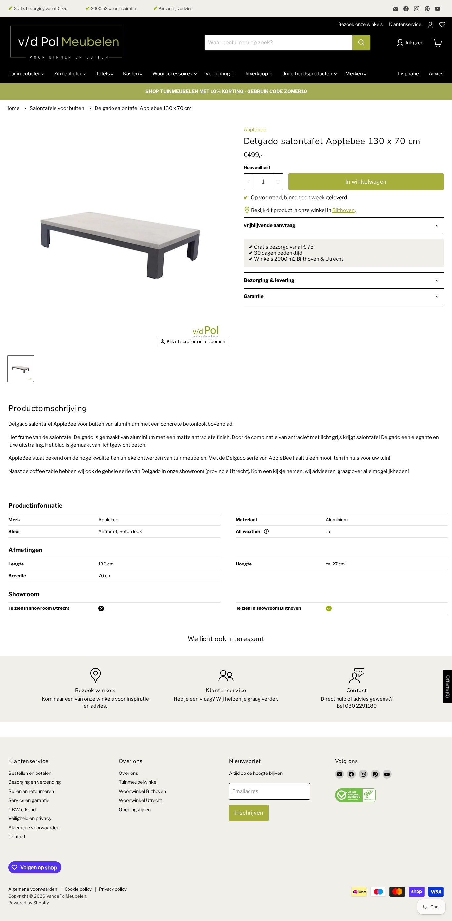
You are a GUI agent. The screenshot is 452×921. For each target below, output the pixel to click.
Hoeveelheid (257, 167)
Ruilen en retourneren (31, 791)
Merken (354, 74)
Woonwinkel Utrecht (140, 800)
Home (12, 108)
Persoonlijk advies (172, 8)
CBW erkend (22, 809)
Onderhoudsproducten (307, 74)
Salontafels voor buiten (57, 108)
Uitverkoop (256, 74)
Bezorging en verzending (34, 782)
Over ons (128, 773)
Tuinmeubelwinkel (138, 782)
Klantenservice (405, 24)
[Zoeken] (361, 42)
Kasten (131, 74)
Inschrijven (248, 812)
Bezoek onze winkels (360, 24)
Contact (16, 836)
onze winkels (99, 699)
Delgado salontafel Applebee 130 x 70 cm (143, 108)
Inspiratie (408, 74)
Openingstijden (135, 809)
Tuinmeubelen (24, 74)
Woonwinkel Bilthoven (142, 791)
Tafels (103, 74)
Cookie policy (78, 889)
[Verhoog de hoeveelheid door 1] (278, 181)
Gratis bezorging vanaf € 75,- (38, 8)
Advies (436, 74)
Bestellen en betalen (29, 773)
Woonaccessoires (172, 74)
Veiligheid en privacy (29, 818)
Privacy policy (113, 889)
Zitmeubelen (68, 74)
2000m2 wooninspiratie (111, 8)
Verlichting (218, 74)
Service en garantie (28, 800)
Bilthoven (343, 210)
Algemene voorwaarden (33, 827)
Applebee (255, 130)
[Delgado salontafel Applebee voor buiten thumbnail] (21, 369)
